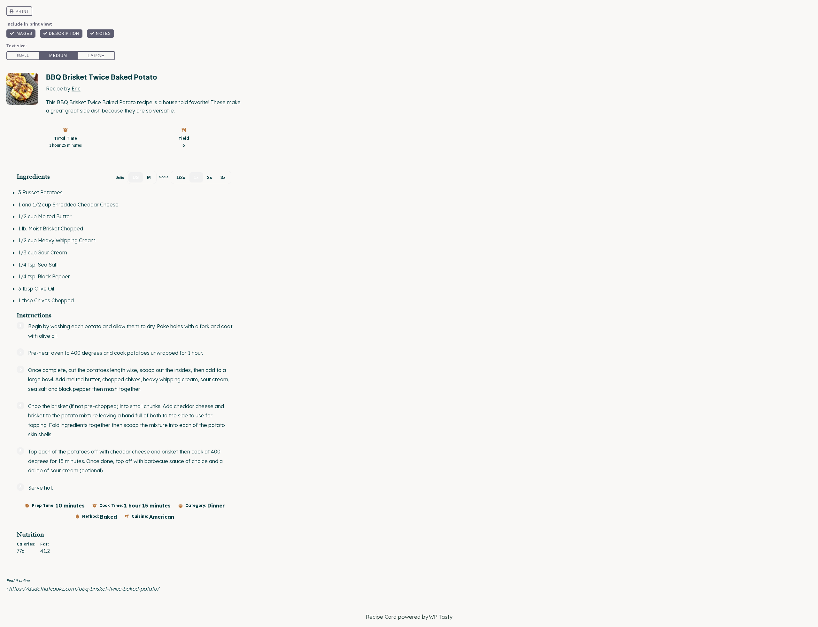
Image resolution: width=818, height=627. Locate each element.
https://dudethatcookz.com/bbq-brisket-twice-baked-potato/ (84, 588)
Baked (108, 517)
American (161, 517)
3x (223, 177)
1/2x (180, 177)
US (136, 177)
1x (196, 177)
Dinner (216, 505)
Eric (76, 88)
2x (209, 177)
